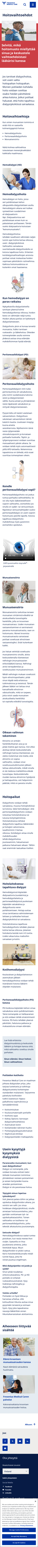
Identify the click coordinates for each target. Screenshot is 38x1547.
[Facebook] (5, 1441)
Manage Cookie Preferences (19, 1530)
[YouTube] (19, 1441)
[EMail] (5, 1448)
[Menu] (33, 5)
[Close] (35, 1501)
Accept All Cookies (19, 1543)
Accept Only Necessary (19, 1536)
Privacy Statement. (26, 1525)
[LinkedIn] (27, 1441)
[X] (12, 1441)
